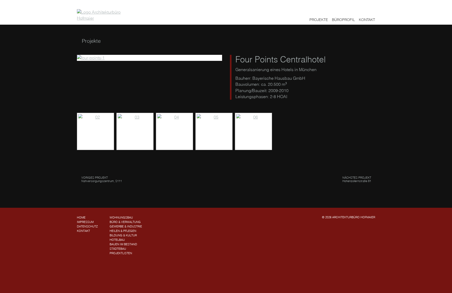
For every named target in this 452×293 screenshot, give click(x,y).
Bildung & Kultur (123, 235)
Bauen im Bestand (123, 244)
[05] (214, 131)
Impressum (85, 222)
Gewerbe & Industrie (126, 226)
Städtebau (118, 249)
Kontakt (367, 19)
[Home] (102, 15)
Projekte (318, 19)
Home (81, 217)
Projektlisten (121, 253)
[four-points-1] (149, 58)
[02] (95, 131)
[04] (174, 131)
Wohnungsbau (121, 217)
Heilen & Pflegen (123, 231)
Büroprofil (343, 19)
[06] (253, 131)
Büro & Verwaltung (125, 222)
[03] (135, 131)
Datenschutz (87, 226)
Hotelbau (117, 240)
